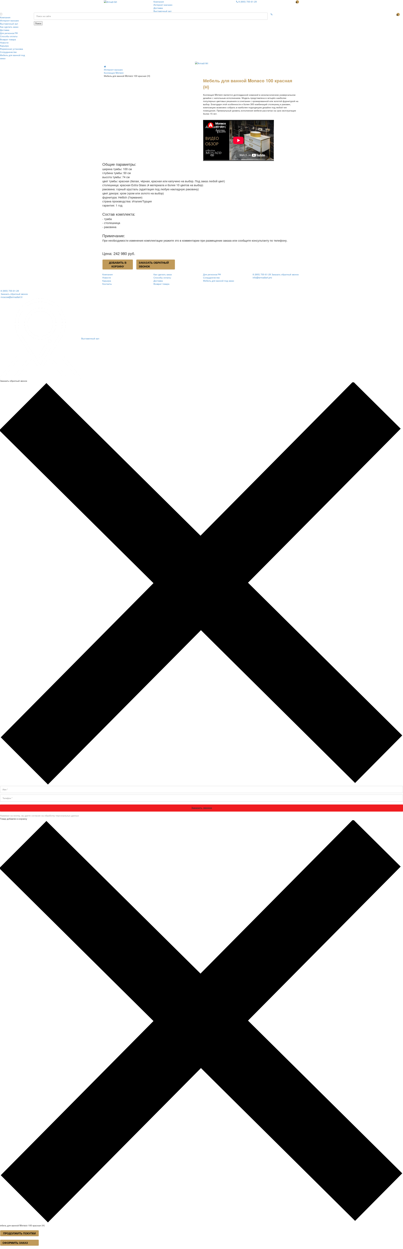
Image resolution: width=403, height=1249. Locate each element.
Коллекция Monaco (114, 72)
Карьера (4, 45)
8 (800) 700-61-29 (247, 1)
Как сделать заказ (9, 26)
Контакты (107, 283)
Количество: (107, 79)
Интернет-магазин (162, 4)
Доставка (158, 7)
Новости (4, 42)
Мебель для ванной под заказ (218, 280)
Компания (158, 1)
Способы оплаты (8, 36)
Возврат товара (8, 39)
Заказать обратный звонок (154, 264)
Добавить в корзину (117, 264)
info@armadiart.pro (262, 277)
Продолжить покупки (19, 1233)
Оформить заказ (15, 1243)
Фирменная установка (11, 48)
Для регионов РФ (9, 33)
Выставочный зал (162, 11)
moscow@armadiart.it (11, 297)
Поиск (38, 23)
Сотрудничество (8, 52)
